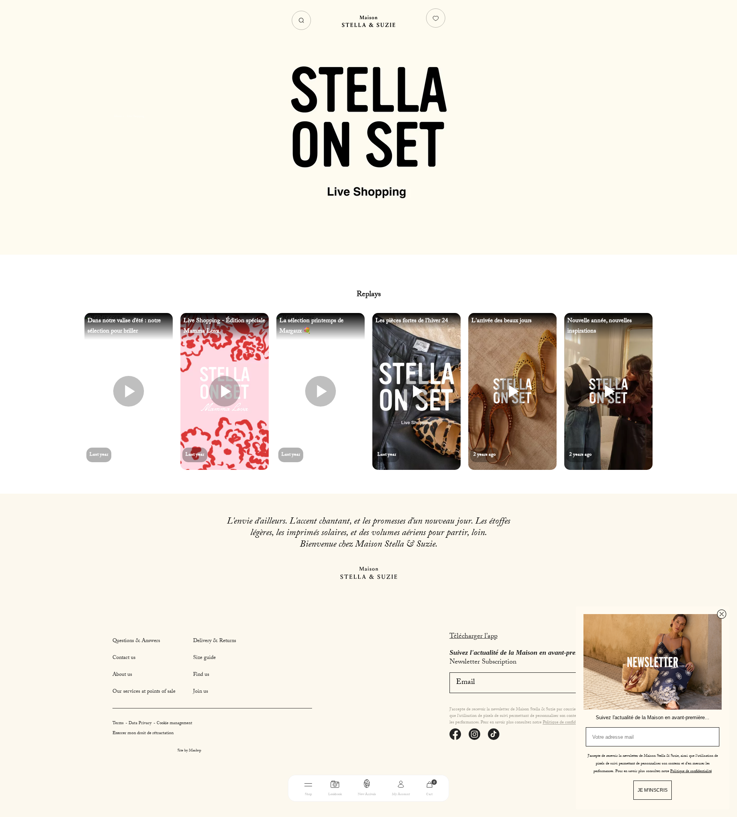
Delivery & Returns (214, 641)
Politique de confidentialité (566, 722)
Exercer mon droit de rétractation (143, 733)
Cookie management (174, 723)
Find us (201, 675)
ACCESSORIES (418, 806)
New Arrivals (367, 794)
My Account (401, 794)
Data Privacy (141, 723)
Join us (200, 692)
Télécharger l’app (473, 637)
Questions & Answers (136, 641)
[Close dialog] (721, 614)
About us (122, 675)
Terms (118, 723)
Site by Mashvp (189, 751)
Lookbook (335, 794)
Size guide (204, 658)
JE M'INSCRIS (653, 790)
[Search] (301, 20)
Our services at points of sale (143, 692)
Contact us (124, 658)
